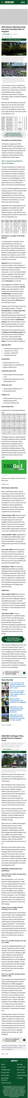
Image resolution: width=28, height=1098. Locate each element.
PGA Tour (21, 800)
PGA (7, 1053)
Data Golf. (4, 937)
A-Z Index (20, 1078)
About (3, 1064)
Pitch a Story (20, 1070)
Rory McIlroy (12, 502)
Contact (3, 1067)
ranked (15, 153)
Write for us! (5, 484)
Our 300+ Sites (21, 1067)
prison (15, 217)
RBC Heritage (12, 776)
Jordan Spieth (13, 272)
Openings (20, 1064)
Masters (3, 811)
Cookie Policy (5, 1075)
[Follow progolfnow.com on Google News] (24, 673)
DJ (5, 558)
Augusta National (16, 107)
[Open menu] (2, 2)
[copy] (11, 37)
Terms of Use (21, 1072)
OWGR (15, 191)
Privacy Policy (5, 1072)
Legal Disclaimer (22, 1075)
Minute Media (8, 1086)
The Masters (8, 725)
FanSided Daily (5, 1070)
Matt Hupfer (6, 34)
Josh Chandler (7, 749)
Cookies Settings (6, 1083)
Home (2, 725)
